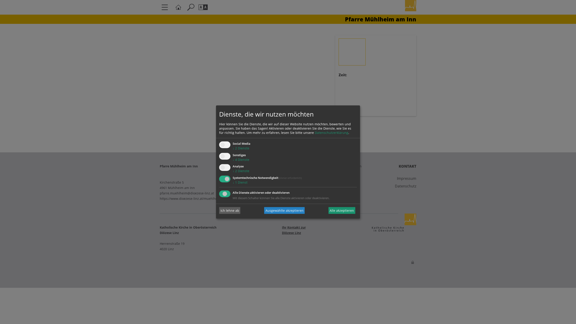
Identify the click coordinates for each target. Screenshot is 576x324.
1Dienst (240, 182)
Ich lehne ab (229, 210)
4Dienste (241, 160)
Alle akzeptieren (342, 210)
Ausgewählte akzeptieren (285, 210)
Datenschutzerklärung (331, 132)
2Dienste (241, 148)
